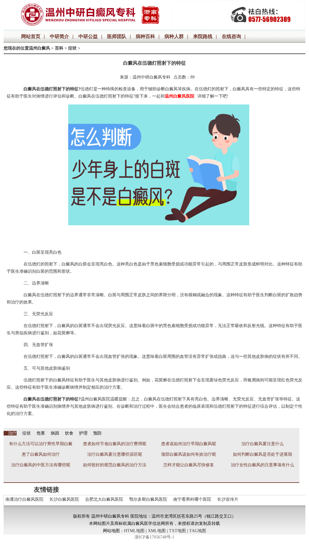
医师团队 (116, 36)
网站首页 (30, 36)
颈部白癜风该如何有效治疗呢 (188, 454)
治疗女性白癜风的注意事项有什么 (262, 465)
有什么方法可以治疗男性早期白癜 (40, 444)
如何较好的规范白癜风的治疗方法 (114, 465)
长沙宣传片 (227, 499)
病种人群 (174, 36)
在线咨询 (231, 36)
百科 (59, 48)
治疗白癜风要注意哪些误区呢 (114, 454)
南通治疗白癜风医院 (24, 499)
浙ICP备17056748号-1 (154, 537)
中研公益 (88, 36)
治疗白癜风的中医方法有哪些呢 (40, 465)
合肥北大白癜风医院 (104, 499)
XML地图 (157, 530)
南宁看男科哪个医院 (192, 499)
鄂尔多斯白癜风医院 (148, 499)
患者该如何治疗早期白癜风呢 (188, 444)
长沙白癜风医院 (64, 499)
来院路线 (202, 36)
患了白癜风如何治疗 (41, 454)
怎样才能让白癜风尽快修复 (188, 465)
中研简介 (59, 36)
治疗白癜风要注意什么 (262, 444)
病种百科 (145, 36)
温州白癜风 (39, 48)
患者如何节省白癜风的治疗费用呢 (114, 444)
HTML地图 (134, 530)
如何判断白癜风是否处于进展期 (262, 454)
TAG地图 (197, 530)
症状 (72, 48)
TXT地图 (177, 530)
